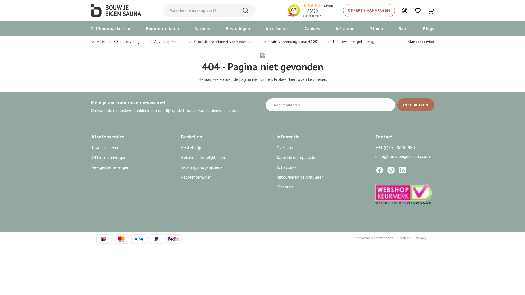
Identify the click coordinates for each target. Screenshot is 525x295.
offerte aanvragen (369, 10)
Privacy (421, 237)
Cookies (404, 237)
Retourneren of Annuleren (300, 177)
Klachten (284, 187)
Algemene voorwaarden (373, 237)
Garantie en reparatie (295, 157)
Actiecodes (286, 167)
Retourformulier (196, 177)
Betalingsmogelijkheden (203, 157)
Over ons (284, 147)
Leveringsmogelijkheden (203, 167)
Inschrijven (415, 104)
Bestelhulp (191, 147)
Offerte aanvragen (109, 157)
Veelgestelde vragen (110, 167)
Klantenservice (420, 41)
